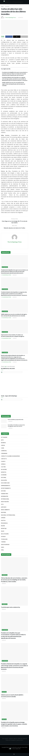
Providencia (4, 523)
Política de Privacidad (10, 740)
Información (4, 496)
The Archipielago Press (10, 17)
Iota (2, 504)
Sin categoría (5, 533)
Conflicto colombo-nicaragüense (10, 456)
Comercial (4, 450)
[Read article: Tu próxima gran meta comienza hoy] (14, 596)
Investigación (5, 501)
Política (3, 520)
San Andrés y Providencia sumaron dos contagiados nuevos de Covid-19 (16, 425)
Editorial (3, 477)
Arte (2, 440)
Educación (4, 480)
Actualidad (7, 6)
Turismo (3, 541)
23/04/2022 (10, 428)
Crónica (3, 464)
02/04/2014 (20, 17)
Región (3, 525)
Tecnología (4, 539)
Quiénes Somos (19, 740)
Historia (3, 491)
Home (2, 6)
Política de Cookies (22, 738)
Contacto (4, 458)
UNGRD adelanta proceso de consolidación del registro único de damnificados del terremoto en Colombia (13, 84)
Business (3, 442)
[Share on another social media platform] (24, 37)
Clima (2, 448)
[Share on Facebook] (9, 37)
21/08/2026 (14, 338)
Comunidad (4, 453)
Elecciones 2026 (5, 483)
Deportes (3, 472)
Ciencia (3, 445)
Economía (3, 474)
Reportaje (3, 528)
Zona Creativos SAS (16, 748)
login (5, 366)
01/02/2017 (10, 421)
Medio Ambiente (5, 509)
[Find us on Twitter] (14, 754)
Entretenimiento (6, 488)
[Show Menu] (1, 2)
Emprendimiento (5, 485)
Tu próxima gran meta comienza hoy (10, 607)
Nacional (3, 512)
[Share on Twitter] (16, 37)
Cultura (3, 466)
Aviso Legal (4, 738)
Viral (2, 550)
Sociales (3, 536)
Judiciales (3, 507)
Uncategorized (5, 544)
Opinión (3, 517)
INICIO (15, 738)
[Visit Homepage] (14, 2)
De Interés (4, 469)
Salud (2, 531)
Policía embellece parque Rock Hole (15, 419)
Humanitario (4, 493)
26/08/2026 (14, 297)
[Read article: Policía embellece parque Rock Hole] (4, 421)
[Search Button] (27, 2)
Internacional (5, 499)
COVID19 (3, 461)
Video (2, 547)
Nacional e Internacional (8, 515)
